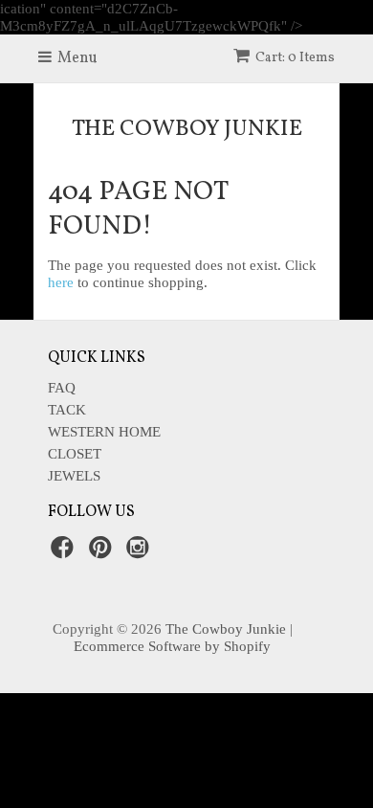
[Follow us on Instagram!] (140, 553)
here (61, 282)
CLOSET (74, 453)
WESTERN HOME (104, 431)
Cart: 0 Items (295, 58)
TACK (67, 409)
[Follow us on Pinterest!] (103, 553)
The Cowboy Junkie (187, 129)
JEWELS (74, 475)
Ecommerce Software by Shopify (172, 646)
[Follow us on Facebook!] (65, 553)
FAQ (62, 387)
